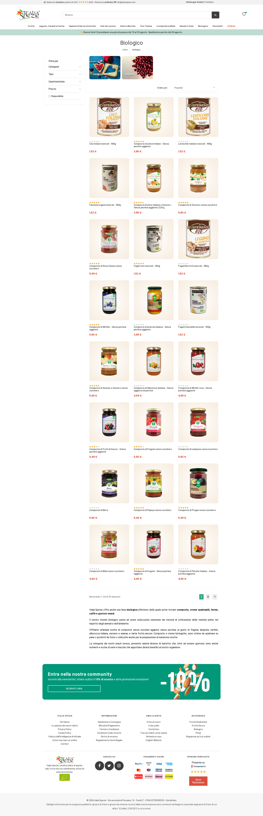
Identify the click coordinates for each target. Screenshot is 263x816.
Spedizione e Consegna (109, 722)
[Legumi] (137, 67)
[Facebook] (99, 766)
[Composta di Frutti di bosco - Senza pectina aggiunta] (109, 422)
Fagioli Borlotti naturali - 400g (193, 266)
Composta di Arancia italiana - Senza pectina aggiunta (152, 328)
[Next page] (214, 596)
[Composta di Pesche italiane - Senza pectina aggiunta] (198, 544)
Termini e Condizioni (109, 729)
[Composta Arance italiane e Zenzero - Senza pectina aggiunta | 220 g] (154, 178)
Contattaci (209, 2)
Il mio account (154, 722)
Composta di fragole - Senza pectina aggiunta (152, 572)
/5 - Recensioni (101, 2)
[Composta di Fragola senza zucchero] (154, 422)
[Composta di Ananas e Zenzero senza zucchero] (109, 361)
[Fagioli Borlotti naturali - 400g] (198, 239)
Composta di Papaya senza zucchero (152, 510)
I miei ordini (153, 725)
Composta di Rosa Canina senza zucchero (105, 267)
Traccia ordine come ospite (153, 733)
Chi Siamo (65, 722)
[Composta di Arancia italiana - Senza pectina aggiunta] (154, 300)
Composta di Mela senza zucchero (106, 571)
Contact (65, 744)
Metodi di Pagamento (109, 725)
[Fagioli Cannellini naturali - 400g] (198, 300)
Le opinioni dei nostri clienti (65, 725)
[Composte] (104, 67)
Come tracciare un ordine (64, 740)
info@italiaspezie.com (126, 2)
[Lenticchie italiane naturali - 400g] (198, 117)
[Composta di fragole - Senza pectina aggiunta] (154, 544)
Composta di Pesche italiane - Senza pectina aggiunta (196, 572)
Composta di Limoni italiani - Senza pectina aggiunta (151, 145)
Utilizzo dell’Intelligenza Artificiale (64, 736)
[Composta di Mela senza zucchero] (109, 544)
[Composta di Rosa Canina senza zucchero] (109, 239)
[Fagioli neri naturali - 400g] (154, 239)
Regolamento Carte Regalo (109, 740)
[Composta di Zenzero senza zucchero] (198, 178)
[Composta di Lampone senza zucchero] (198, 422)
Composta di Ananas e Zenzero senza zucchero (108, 389)
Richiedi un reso (153, 736)
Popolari (195, 87)
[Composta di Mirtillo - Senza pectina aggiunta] (109, 300)
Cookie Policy (64, 733)
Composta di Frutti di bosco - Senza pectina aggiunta (107, 450)
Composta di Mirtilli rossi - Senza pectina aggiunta (195, 389)
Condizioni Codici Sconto (109, 733)
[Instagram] (119, 766)
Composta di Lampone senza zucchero (198, 449)
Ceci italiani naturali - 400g (102, 144)
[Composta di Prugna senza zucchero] (198, 483)
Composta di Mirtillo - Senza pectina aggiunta (107, 328)
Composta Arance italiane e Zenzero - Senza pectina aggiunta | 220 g (153, 206)
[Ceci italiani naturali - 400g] (109, 117)
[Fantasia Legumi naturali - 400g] (109, 178)
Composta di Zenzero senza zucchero (197, 205)
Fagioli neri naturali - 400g (147, 266)
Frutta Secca (198, 725)
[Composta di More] (109, 483)
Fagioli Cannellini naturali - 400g (194, 327)
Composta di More (98, 510)
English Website (153, 740)
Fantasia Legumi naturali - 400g (105, 205)
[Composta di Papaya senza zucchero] (154, 483)
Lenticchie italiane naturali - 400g (195, 144)
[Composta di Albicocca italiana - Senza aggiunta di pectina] (154, 361)
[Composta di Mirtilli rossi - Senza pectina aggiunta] (198, 361)
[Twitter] (109, 766)
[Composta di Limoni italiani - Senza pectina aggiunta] (154, 117)
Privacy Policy (64, 729)
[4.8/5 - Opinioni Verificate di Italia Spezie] (198, 774)
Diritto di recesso (109, 736)
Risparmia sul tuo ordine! (198, 736)
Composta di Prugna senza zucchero (197, 510)
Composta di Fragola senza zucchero (153, 449)
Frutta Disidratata (198, 722)
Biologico (198, 729)
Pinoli (198, 733)
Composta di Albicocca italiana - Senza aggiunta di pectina (153, 389)
